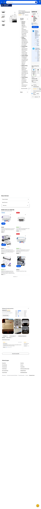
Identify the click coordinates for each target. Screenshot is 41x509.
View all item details (24, 88)
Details (38, 93)
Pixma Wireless (4, 364)
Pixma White (22, 366)
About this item (5, 195)
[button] (13, 18)
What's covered (37, 49)
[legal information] (37, 13)
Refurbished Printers (23, 372)
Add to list (36, 96)
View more (15, 276)
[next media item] (15, 18)
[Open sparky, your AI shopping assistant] (37, 505)
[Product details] (28, 199)
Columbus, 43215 (34, 78)
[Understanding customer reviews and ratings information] (11, 312)
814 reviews (8, 311)
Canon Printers (4, 372)
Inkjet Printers (4, 368)
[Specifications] (28, 202)
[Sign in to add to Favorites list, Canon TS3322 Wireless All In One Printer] (15, 15)
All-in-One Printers (5, 370)
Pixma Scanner (4, 366)
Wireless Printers (23, 370)
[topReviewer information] (11, 347)
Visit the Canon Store (22, 10)
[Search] (36, 2)
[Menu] (2, 2)
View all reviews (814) (15, 353)
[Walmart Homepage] (4, 2)
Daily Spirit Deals (36, 86)
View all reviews (5, 315)
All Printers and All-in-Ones (24, 368)
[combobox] (21, 2)
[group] (23, 14)
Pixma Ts (21, 364)
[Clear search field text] (35, 2)
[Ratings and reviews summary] (28, 308)
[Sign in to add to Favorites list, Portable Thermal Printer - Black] (25, 257)
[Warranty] (27, 205)
